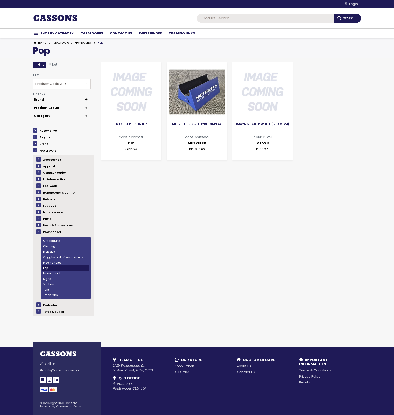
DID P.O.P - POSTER (131, 124)
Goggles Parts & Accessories (63, 257)
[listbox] (62, 84)
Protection (51, 305)
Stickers (48, 284)
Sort (36, 74)
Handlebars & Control (59, 192)
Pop (45, 268)
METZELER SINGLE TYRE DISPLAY (197, 124)
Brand (44, 144)
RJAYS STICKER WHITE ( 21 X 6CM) (262, 124)
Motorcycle (48, 150)
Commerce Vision (68, 406)
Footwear (50, 186)
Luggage (49, 206)
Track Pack (50, 295)
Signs (47, 279)
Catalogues (51, 241)
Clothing (49, 246)
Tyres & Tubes (53, 312)
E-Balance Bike (54, 179)
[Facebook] (43, 380)
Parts (47, 219)
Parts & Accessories (58, 225)
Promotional (52, 232)
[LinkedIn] (56, 380)
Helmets (49, 199)
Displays (49, 252)
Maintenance (53, 212)
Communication (55, 173)
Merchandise (52, 263)
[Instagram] (49, 380)
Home (42, 43)
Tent (46, 290)
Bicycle (45, 137)
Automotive (48, 131)
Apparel (49, 166)
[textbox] (265, 18)
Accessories (52, 160)
